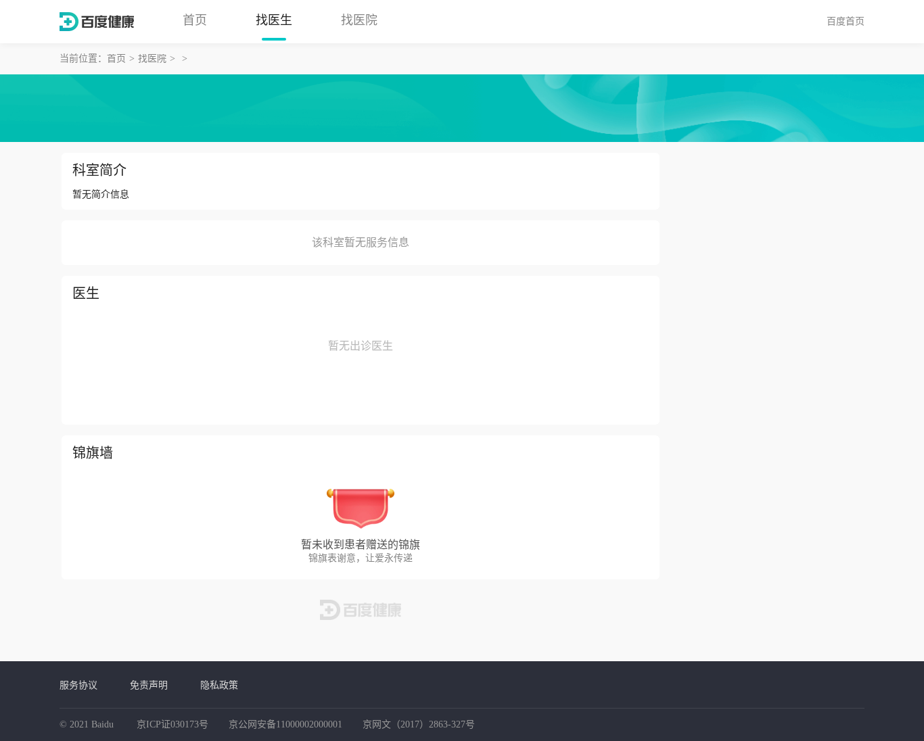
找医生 (274, 20)
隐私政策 (219, 684)
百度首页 (845, 21)
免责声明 (149, 684)
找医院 (359, 20)
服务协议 (78, 684)
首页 (195, 20)
